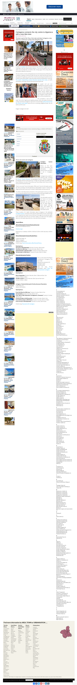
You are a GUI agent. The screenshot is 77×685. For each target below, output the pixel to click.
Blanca (27, 633)
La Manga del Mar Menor (6, 638)
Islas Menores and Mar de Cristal (6, 634)
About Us (65, 679)
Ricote (27, 651)
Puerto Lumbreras (13, 649)
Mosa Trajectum (29, 646)
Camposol (13, 635)
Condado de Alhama (13, 637)
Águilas (33, 19)
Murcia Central (27, 626)
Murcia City (28, 647)
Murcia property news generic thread (49, 676)
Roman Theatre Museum (24, 179)
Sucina (27, 652)
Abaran (27, 630)
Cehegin (20, 635)
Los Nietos (6, 647)
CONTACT (8, 14)
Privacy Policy (59, 679)
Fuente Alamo (13, 638)
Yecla (19, 642)
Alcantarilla (28, 631)
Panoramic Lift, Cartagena (28, 304)
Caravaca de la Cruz (21, 633)
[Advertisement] (34, 325)
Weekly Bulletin (58, 676)
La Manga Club (6, 636)
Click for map (19, 229)
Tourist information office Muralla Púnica (31, 243)
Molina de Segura (27, 644)
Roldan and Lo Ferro (6, 660)
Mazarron (13, 645)
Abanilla (27, 628)
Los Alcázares (51, 19)
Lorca (47, 19)
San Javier (61, 19)
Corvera (27, 635)
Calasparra (20, 631)
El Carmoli (6, 631)
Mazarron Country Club (35, 652)
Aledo (12, 630)
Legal (63, 679)
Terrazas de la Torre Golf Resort (6, 670)
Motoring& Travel (27, 23)
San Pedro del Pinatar (6, 663)
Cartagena (23, 66)
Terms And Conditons (52, 679)
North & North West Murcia (21, 627)
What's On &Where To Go (20, 23)
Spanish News (49, 23)
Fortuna (19, 637)
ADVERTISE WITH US (13, 14)
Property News (40, 23)
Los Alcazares (6, 645)
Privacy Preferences (29, 680)
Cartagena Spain (18, 676)
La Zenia (34, 665)
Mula (19, 641)
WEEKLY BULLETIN (21, 14)
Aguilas (12, 628)
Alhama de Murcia (38, 19)
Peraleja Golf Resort (28, 649)
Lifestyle (33, 23)
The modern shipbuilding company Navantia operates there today (32, 80)
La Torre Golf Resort (6, 642)
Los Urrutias (6, 649)
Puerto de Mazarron (13, 647)
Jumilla (44, 19)
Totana (12, 652)
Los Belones (6, 646)
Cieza (19, 636)
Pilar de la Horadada (5, 653)
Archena (27, 632)
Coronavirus (24, 676)
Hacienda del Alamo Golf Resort (13, 641)
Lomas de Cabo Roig (36, 667)
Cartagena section (20, 213)
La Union (5, 643)
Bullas (19, 630)
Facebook (34, 156)
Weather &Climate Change (13, 23)
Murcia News (6, 23)
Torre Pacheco (6, 673)
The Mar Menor (6, 626)
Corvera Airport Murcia (30, 676)
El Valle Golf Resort (28, 637)
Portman (5, 657)
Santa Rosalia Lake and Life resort (6, 667)
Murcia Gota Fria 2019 (38, 676)
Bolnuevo (13, 633)
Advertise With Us (70, 679)
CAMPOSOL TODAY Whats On (9, 676)
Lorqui (27, 642)
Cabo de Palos (6, 628)
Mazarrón (56, 19)
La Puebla (5, 640)
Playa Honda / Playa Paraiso (6, 656)
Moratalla (20, 640)
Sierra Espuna (13, 651)
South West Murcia (14, 626)
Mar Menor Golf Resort (7, 651)
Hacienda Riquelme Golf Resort (28, 640)
